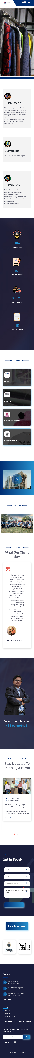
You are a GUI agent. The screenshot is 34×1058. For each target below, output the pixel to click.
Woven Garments (12, 421)
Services (7, 1014)
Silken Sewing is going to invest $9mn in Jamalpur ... (16, 805)
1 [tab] (16, 835)
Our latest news (9, 1017)
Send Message (14, 905)
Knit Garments (10, 440)
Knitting (7, 401)
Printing (7, 381)
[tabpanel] (17, 799)
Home (6, 1007)
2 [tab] (19, 835)
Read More (9, 817)
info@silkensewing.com (15, 988)
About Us (7, 1011)
